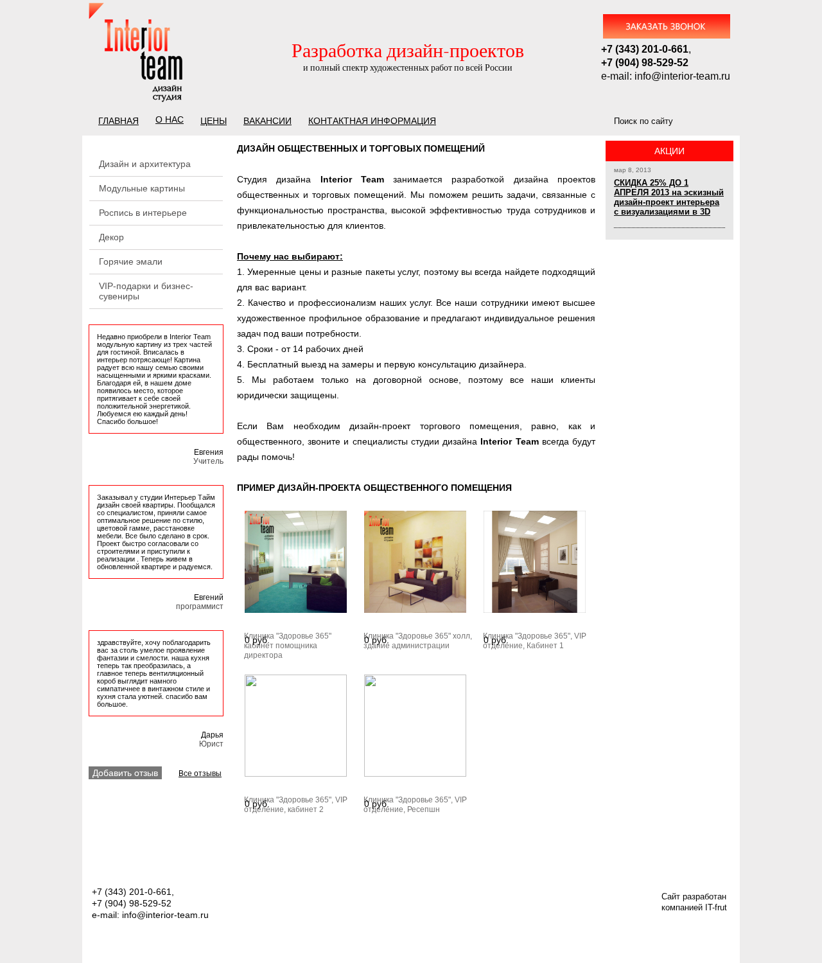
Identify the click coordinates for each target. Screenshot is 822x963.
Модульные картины (142, 188)
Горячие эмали (130, 261)
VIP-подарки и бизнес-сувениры (146, 291)
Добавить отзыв (125, 773)
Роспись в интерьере (143, 213)
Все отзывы (200, 773)
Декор (111, 237)
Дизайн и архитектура (145, 164)
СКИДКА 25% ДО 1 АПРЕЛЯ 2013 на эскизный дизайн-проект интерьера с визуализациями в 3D (669, 197)
